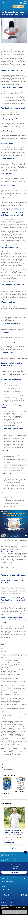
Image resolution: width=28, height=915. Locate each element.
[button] (26, 6)
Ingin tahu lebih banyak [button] (14, 910)
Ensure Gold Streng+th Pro (16, 547)
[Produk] (24, 883)
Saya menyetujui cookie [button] (14, 913)
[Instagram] (24, 895)
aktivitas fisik (9, 370)
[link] (8, 854)
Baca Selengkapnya (9, 842)
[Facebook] (21, 895)
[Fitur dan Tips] (24, 878)
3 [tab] (15, 848)
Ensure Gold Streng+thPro (7, 552)
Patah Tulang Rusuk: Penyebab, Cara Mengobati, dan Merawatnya (16, 208)
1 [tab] (12, 848)
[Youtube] (26, 895)
